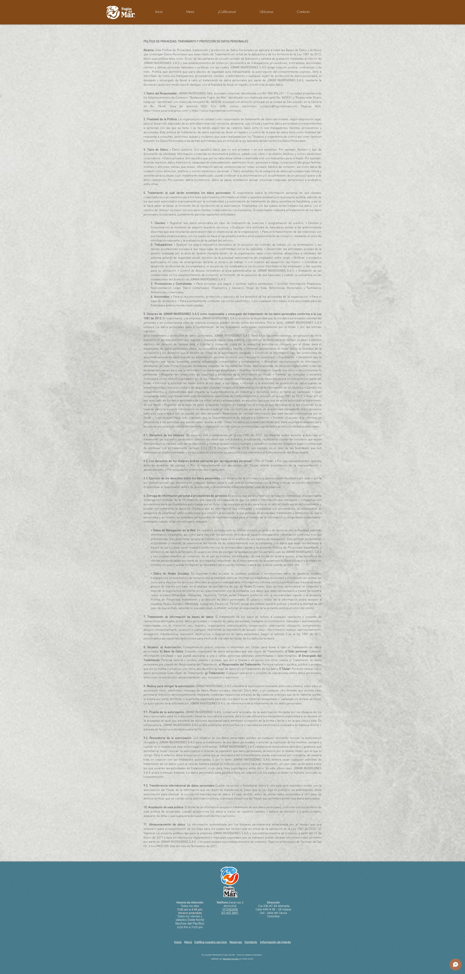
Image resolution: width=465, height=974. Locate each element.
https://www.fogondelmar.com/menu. (217, 111)
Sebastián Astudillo (230, 959)
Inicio (177, 942)
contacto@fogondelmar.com (278, 106)
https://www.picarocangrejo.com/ (166, 111)
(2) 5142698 (230, 909)
